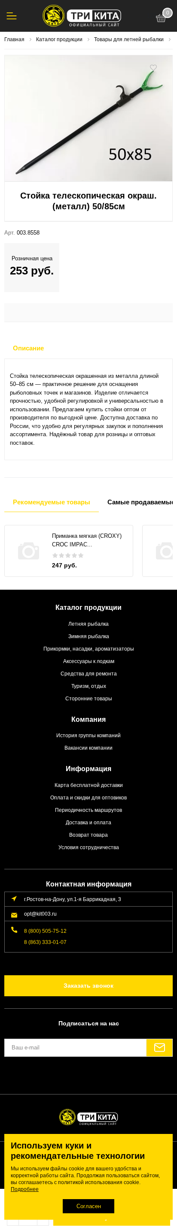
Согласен (88, 1206)
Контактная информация (88, 884)
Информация (88, 768)
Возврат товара (88, 835)
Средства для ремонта (89, 673)
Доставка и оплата (88, 822)
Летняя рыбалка (88, 624)
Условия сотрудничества (88, 847)
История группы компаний (88, 735)
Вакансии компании (88, 748)
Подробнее (25, 1189)
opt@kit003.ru (40, 913)
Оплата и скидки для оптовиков (88, 797)
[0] (161, 19)
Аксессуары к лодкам (88, 661)
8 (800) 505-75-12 (45, 931)
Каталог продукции (88, 607)
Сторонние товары (88, 698)
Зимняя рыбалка (88, 636)
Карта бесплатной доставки (89, 785)
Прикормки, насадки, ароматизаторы (88, 648)
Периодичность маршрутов (88, 810)
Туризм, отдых (88, 686)
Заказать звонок (88, 985)
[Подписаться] (159, 1047)
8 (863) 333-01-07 (45, 942)
